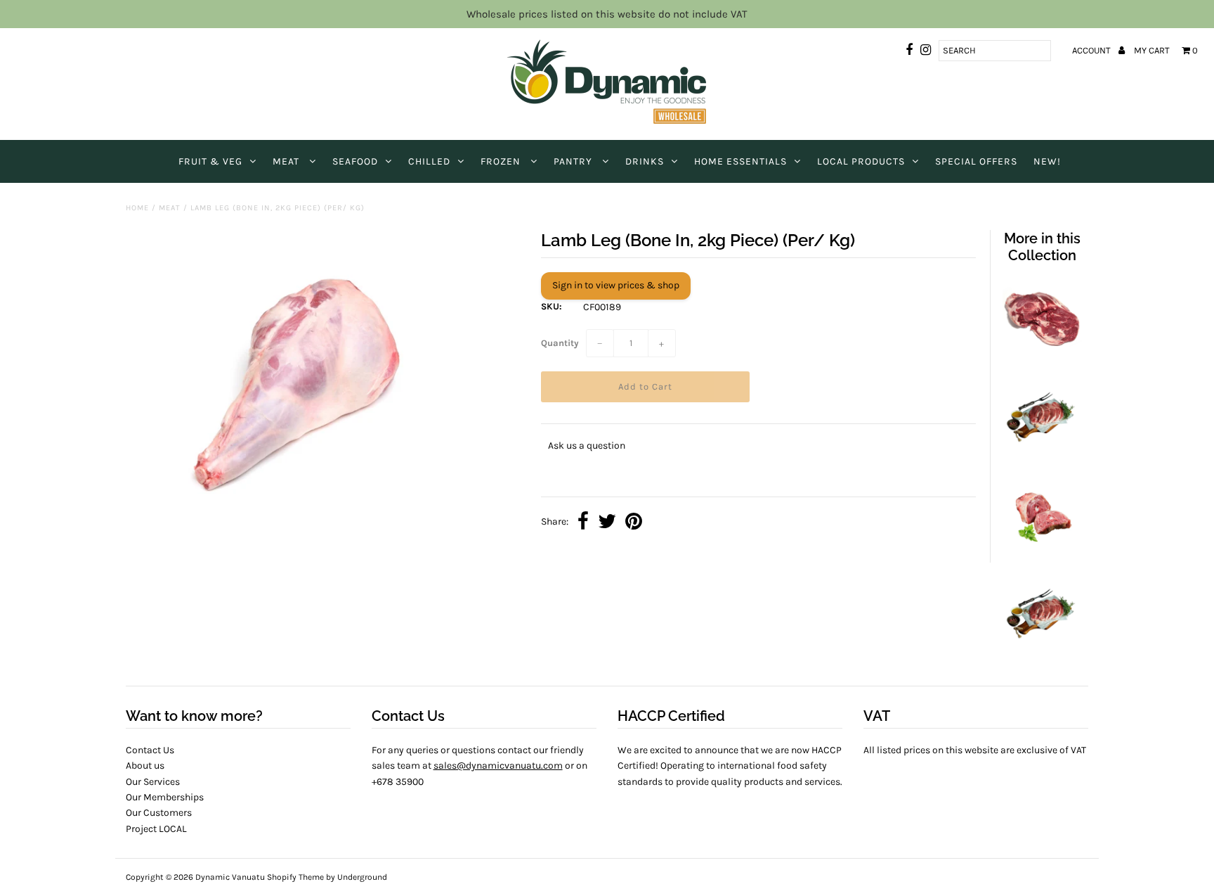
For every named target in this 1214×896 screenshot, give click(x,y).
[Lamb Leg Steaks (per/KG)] (1042, 453)
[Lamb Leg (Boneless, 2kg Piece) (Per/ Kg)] (1042, 354)
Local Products (861, 161)
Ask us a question (586, 446)
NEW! (1047, 161)
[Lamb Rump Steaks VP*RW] (1042, 649)
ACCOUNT (1092, 50)
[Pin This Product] (633, 523)
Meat (287, 161)
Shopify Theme (295, 877)
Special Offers (976, 161)
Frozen (502, 161)
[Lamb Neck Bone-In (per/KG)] (1042, 551)
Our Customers (159, 813)
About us (145, 766)
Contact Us (150, 750)
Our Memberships (165, 797)
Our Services (153, 782)
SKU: (551, 306)
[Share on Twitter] (607, 523)
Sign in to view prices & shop (615, 285)
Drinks (644, 161)
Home (137, 207)
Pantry (574, 161)
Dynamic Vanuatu (230, 877)
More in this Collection (1042, 247)
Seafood (355, 161)
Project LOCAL (156, 829)
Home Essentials (740, 161)
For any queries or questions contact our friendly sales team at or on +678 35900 (479, 766)
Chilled (429, 161)
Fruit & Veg (210, 161)
